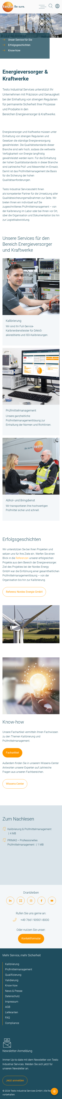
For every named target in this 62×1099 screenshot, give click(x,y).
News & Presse (13, 991)
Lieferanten (11, 1012)
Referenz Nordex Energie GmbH (24, 591)
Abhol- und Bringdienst (20, 500)
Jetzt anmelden (15, 1080)
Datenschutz (12, 996)
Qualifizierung (13, 974)
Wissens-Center (15, 783)
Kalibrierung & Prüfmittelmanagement (29, 831)
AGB (7, 1006)
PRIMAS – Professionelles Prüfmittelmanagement (25, 842)
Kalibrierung (13, 320)
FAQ (7, 1017)
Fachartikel (12, 752)
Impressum (11, 1001)
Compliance (12, 1023)
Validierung (11, 980)
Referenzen (22, 558)
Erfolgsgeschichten (19, 45)
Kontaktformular (31, 938)
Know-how (14, 50)
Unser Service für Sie (20, 39)
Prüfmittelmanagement (21, 410)
